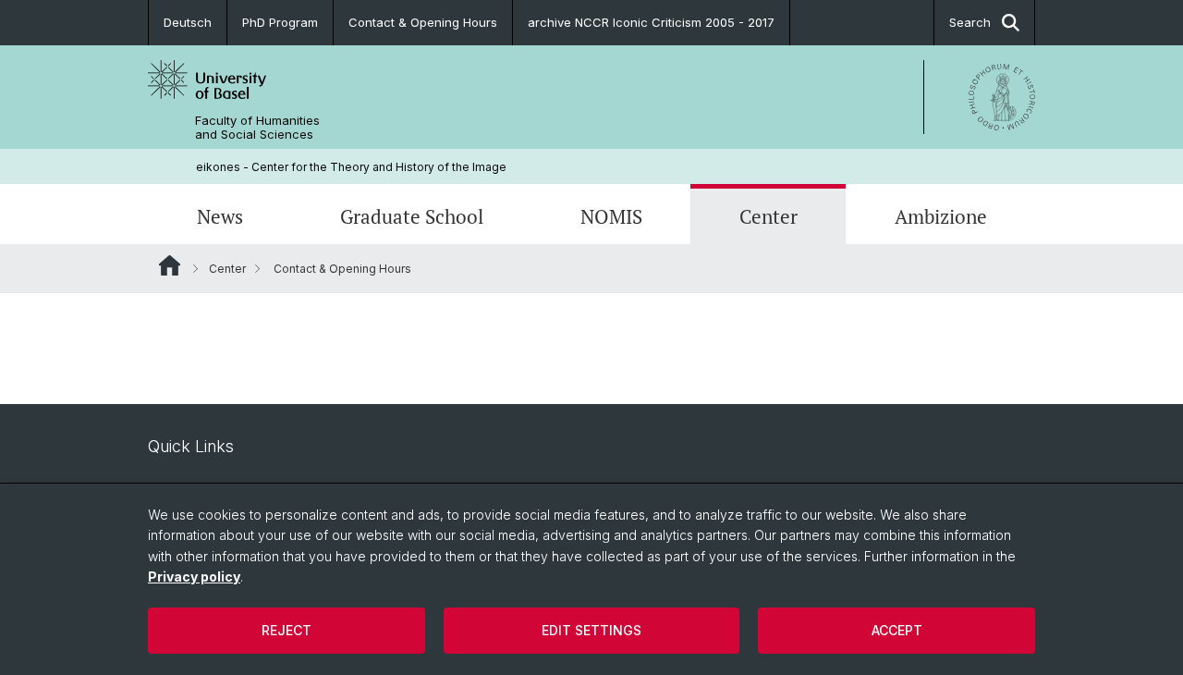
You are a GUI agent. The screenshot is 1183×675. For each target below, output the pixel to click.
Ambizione (941, 216)
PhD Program (280, 22)
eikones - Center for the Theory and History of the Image (351, 167)
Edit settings (591, 630)
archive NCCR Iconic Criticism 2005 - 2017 (651, 22)
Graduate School (411, 216)
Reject (286, 630)
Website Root (169, 265)
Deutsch (188, 22)
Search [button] (970, 22)
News (220, 216)
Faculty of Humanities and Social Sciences (257, 127)
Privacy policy (194, 576)
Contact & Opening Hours (422, 22)
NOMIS (611, 216)
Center (768, 216)
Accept (897, 630)
